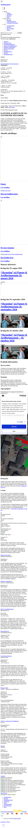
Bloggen (9, 16)
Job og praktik (10, 28)
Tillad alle (14, 426)
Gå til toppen (4, 793)
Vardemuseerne (10, 25)
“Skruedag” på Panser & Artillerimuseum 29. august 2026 (14, 275)
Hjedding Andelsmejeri (9, 47)
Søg (2, 32)
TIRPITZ (6, 41)
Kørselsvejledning (5, 63)
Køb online (12, 107)
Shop (8, 17)
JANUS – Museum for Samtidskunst (10, 721)
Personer (9, 27)
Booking (9, 20)
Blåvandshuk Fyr (8, 51)
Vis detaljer (20, 422)
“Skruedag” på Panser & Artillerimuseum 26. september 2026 (14, 306)
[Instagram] (10, 811)
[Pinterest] (17, 811)
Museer (8, 13)
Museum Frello (7, 43)
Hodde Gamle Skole (9, 48)
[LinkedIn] (19, 811)
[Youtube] (14, 811)
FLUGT (6, 50)
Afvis (14, 431)
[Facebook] (4, 811)
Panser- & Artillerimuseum (10, 46)
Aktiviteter (9, 14)
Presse (8, 30)
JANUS (6, 53)
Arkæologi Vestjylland (12, 23)
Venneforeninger (8, 804)
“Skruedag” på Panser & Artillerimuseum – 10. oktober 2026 (14, 337)
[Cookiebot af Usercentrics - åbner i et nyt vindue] (19, 396)
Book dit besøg (7, 805)
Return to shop (17, 818)
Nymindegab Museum (9, 44)
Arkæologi (6, 801)
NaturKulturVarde (11, 21)
